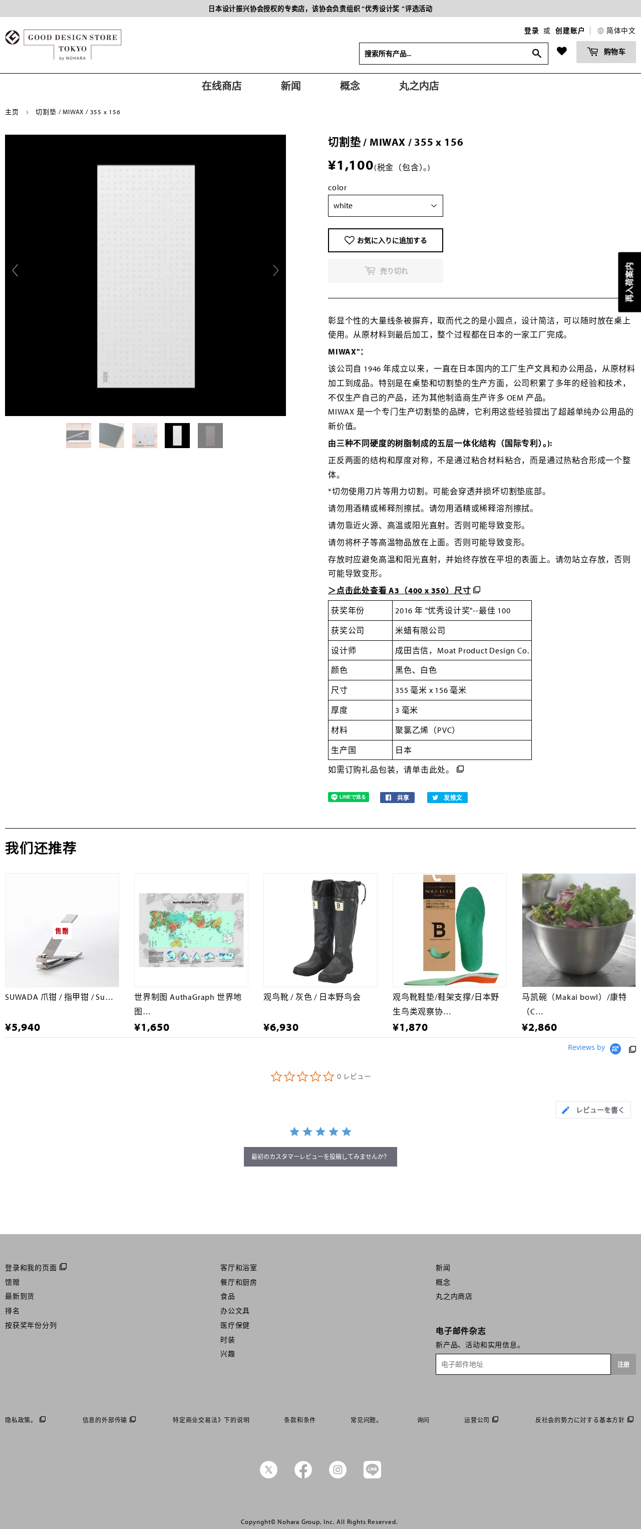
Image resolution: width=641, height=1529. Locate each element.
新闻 (443, 1267)
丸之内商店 (454, 1296)
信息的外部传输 (105, 1420)
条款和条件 (300, 1420)
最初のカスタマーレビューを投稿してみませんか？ (320, 1157)
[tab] (593, 1109)
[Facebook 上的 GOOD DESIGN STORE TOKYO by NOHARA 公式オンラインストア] (303, 1475)
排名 (12, 1310)
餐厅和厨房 (238, 1282)
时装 (227, 1339)
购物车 (614, 51)
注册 (623, 1364)
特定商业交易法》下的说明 (211, 1420)
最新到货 (20, 1296)
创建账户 (570, 30)
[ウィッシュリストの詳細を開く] (562, 51)
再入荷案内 (629, 282)
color (337, 187)
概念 (443, 1282)
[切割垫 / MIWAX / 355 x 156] (79, 435)
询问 (423, 1420)
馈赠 (12, 1282)
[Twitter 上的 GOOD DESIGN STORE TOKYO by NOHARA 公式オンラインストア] (268, 1475)
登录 (531, 30)
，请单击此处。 (424, 769)
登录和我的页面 (31, 1267)
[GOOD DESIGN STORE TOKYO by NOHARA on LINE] (372, 1475)
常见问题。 (367, 1420)
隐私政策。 (21, 1420)
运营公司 (477, 1420)
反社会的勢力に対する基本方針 (580, 1420)
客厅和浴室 (238, 1267)
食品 (227, 1296)
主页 (12, 112)
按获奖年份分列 (31, 1325)
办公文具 (235, 1310)
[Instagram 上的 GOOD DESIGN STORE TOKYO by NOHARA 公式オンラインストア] (338, 1475)
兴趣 (227, 1353)
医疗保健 (235, 1325)
